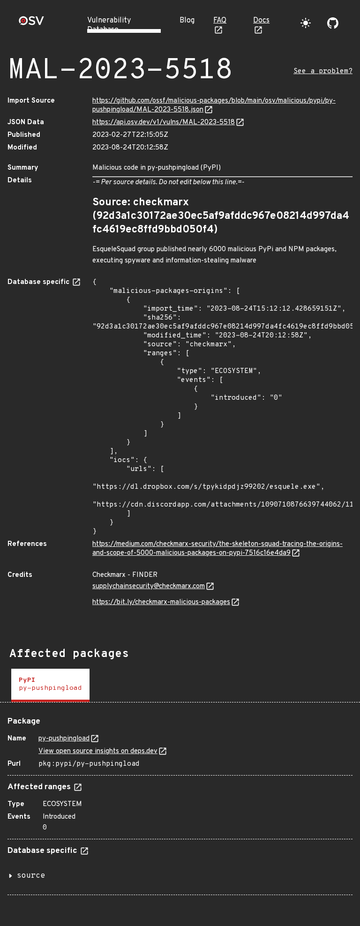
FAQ (219, 20)
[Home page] (31, 24)
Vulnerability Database (109, 25)
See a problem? (322, 71)
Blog (187, 20)
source (31, 876)
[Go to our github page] (332, 23)
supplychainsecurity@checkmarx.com (148, 586)
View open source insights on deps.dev (98, 751)
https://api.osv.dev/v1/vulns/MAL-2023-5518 (163, 122)
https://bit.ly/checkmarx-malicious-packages (161, 602)
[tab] (50, 685)
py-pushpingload (64, 738)
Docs (261, 20)
